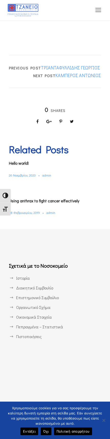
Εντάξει (29, 431)
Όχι (46, 431)
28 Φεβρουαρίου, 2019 (24, 212)
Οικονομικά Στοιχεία (34, 317)
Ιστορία (23, 278)
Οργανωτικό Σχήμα (33, 307)
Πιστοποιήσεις (29, 336)
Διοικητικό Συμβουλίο (34, 287)
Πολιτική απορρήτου (73, 431)
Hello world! (19, 163)
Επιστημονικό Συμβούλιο (37, 297)
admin (46, 175)
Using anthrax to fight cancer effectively (44, 200)
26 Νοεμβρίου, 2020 (22, 175)
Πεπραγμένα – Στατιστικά (39, 326)
